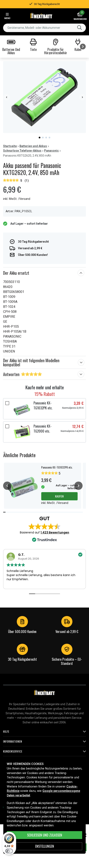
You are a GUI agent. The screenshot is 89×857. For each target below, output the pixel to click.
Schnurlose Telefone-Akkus (22, 150)
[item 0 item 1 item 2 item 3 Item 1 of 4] (44, 97)
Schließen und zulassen (44, 835)
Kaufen (59, 496)
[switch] (9, 851)
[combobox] (44, 28)
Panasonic (51, 150)
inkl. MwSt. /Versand (16, 199)
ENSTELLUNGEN (44, 846)
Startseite (10, 146)
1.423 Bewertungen (55, 532)
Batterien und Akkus (33, 146)
